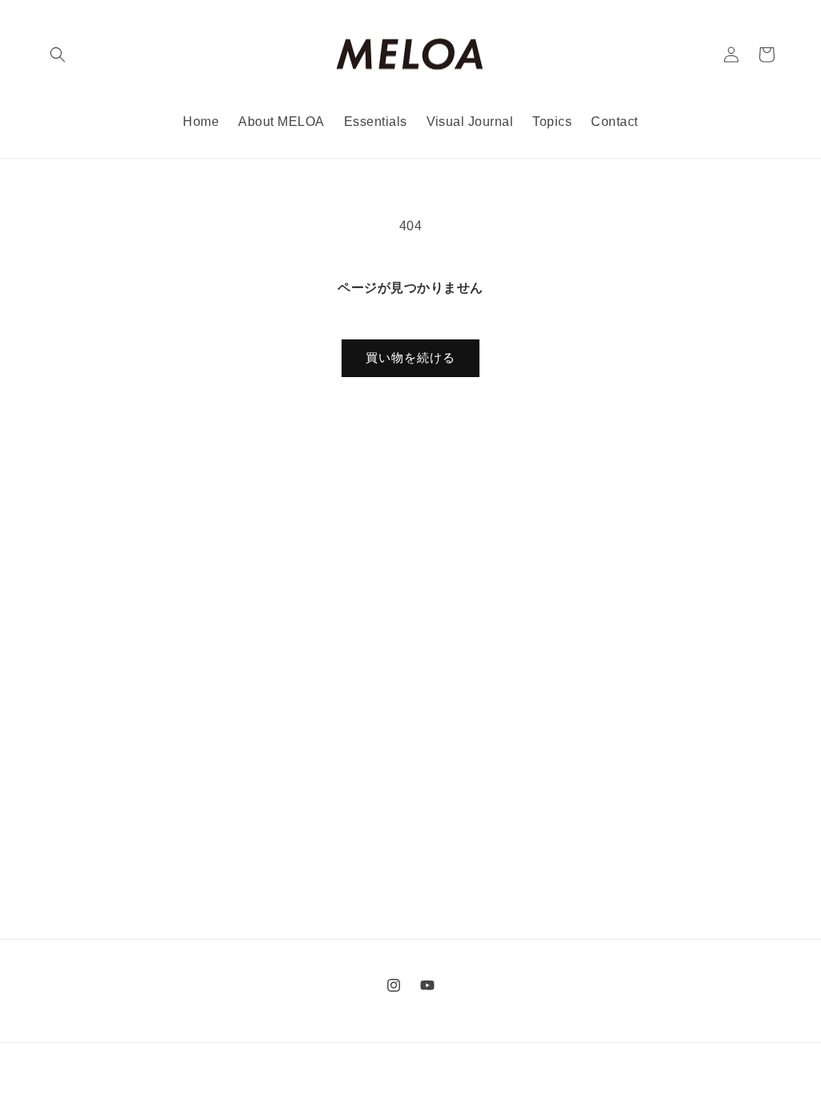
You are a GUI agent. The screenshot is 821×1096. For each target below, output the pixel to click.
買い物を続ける (410, 357)
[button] (57, 54)
